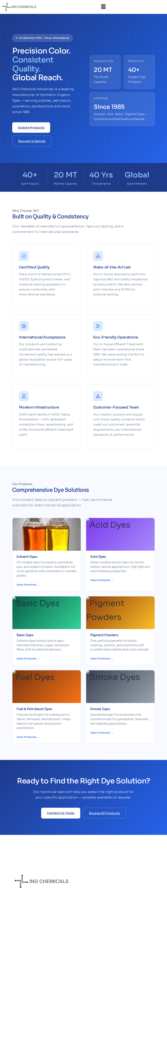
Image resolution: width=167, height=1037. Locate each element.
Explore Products (31, 127)
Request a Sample (32, 141)
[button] (103, 6)
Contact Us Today (61, 813)
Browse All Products (104, 813)
